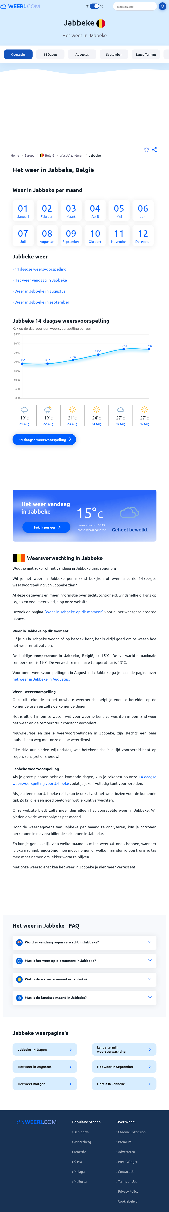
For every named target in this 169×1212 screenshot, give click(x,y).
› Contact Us (125, 1171)
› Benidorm (80, 1132)
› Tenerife (79, 1152)
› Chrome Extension (131, 1132)
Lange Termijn (146, 54)
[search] (162, 6)
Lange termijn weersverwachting (111, 1049)
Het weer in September (115, 1066)
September (114, 54)
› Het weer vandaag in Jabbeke (40, 280)
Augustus (82, 54)
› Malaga (78, 1171)
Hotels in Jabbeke (111, 1084)
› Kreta (77, 1161)
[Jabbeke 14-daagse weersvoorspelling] (85, 369)
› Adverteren (125, 1152)
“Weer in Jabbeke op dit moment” (74, 611)
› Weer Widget (127, 1161)
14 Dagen (50, 54)
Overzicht (18, 54)
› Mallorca (79, 1181)
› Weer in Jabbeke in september (41, 302)
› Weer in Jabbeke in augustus (39, 291)
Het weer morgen (31, 1084)
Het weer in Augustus (34, 1066)
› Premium (124, 1142)
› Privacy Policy (127, 1191)
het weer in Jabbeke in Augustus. (41, 679)
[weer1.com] (20, 6)
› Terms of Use (126, 1181)
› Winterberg (81, 1142)
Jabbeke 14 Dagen (32, 1049)
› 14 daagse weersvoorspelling (39, 269)
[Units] (94, 6)
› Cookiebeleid (127, 1201)
